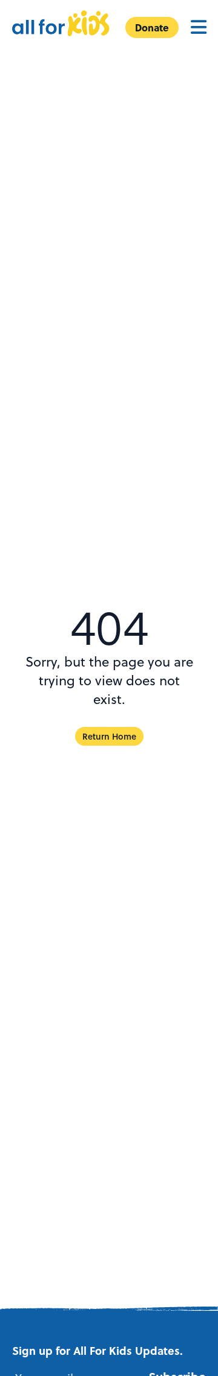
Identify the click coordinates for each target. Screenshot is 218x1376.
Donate (152, 27)
